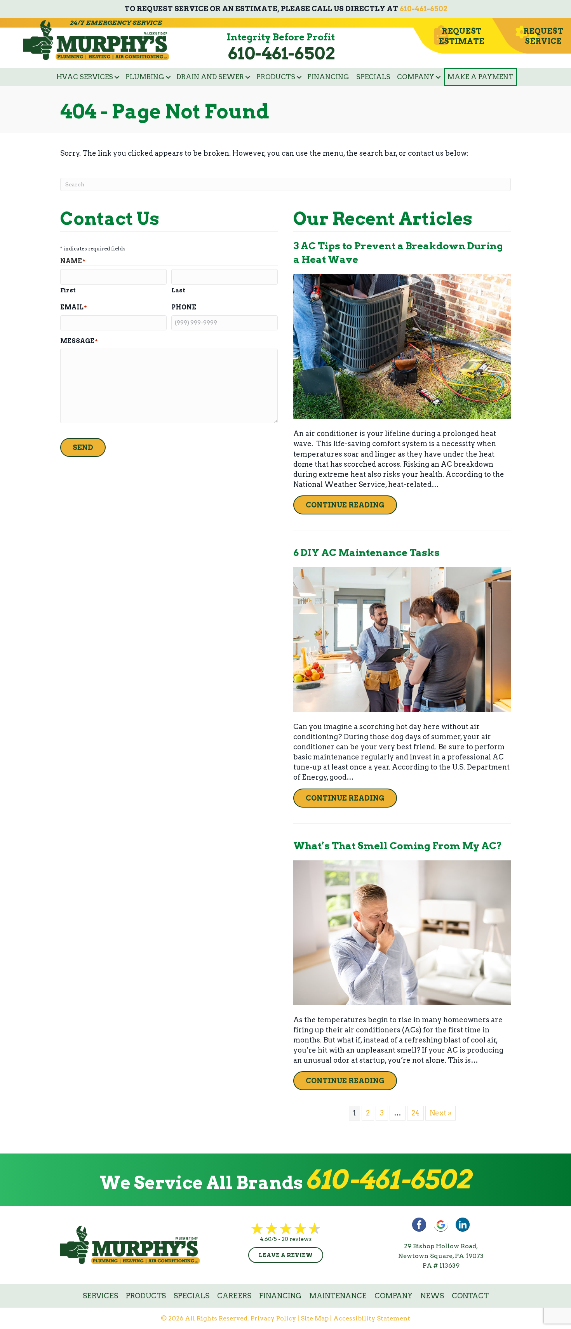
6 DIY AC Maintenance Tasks (366, 552)
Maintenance (338, 1296)
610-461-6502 (423, 9)
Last (178, 290)
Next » (440, 1113)
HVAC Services (84, 77)
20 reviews (297, 1239)
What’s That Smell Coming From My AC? (397, 845)
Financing (328, 77)
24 (415, 1113)
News (432, 1296)
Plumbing (144, 77)
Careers (234, 1296)
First (68, 290)
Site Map (315, 1318)
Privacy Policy (273, 1318)
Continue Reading (351, 504)
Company (415, 77)
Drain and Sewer (210, 77)
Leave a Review (286, 1255)
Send (83, 447)
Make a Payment (480, 77)
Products (275, 77)
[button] (117, 77)
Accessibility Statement (371, 1318)
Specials (373, 77)
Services (100, 1296)
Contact (470, 1296)
